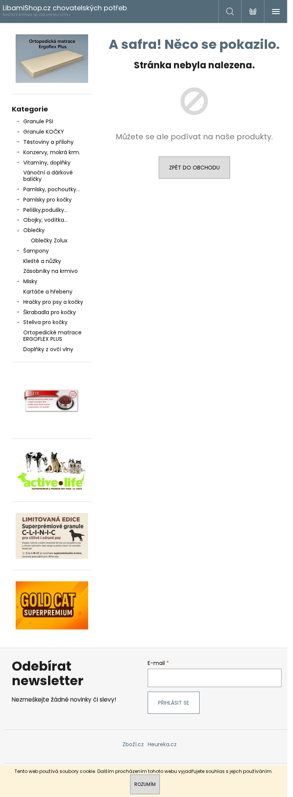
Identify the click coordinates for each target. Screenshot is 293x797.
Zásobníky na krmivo (50, 271)
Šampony (36, 251)
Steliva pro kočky (45, 322)
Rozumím (145, 784)
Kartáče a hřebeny (47, 291)
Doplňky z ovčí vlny (48, 349)
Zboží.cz (133, 744)
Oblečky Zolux (49, 240)
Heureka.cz (162, 744)
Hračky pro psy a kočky (53, 302)
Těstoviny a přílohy (48, 142)
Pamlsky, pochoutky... (51, 189)
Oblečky (34, 230)
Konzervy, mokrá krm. (51, 152)
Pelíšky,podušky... (45, 210)
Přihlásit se (173, 703)
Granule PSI (38, 121)
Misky (30, 281)
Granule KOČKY (43, 132)
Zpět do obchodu (194, 167)
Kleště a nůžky (42, 261)
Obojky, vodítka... (45, 220)
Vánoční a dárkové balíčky (48, 176)
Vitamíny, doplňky (47, 162)
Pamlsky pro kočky (47, 199)
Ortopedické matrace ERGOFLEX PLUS (52, 336)
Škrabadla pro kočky (49, 312)
